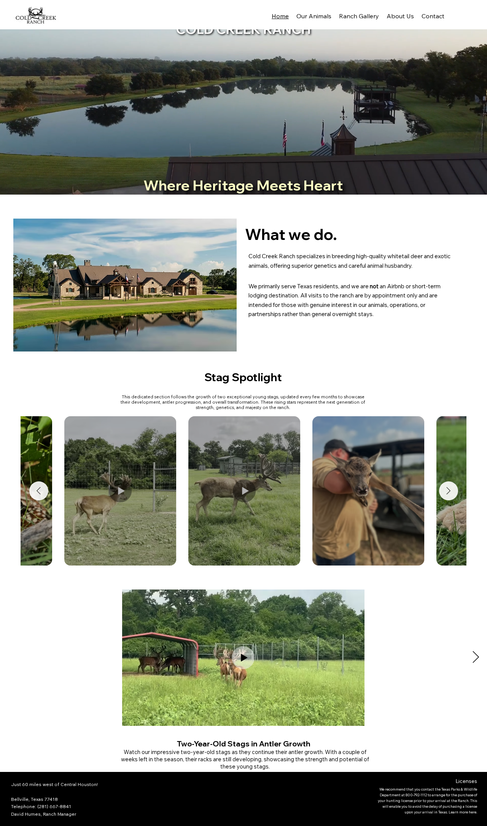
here (472, 812)
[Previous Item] (38, 490)
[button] (474, 185)
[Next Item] (448, 490)
